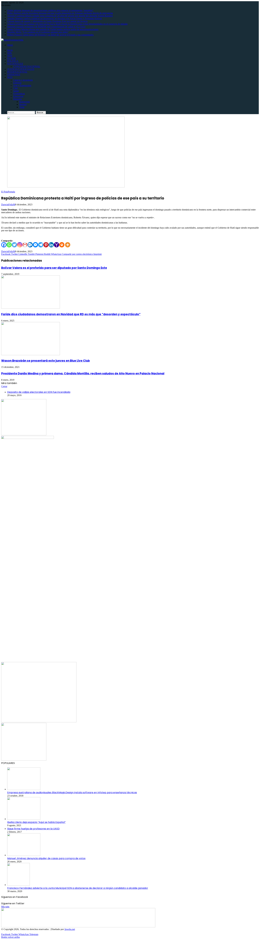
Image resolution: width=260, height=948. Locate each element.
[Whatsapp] (9, 244)
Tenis (21, 107)
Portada (11, 191)
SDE (9, 53)
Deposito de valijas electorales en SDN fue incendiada (38, 392)
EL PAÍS (11, 58)
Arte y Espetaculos (22, 85)
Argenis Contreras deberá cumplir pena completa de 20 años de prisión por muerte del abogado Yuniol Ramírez (60, 15)
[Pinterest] (46, 244)
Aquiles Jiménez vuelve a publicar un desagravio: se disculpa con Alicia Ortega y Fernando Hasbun (54, 18)
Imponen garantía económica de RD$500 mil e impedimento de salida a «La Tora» (46, 26)
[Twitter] (14, 244)
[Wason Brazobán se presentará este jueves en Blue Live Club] (30, 354)
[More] (67, 244)
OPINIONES (13, 74)
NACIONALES (15, 63)
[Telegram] (40, 244)
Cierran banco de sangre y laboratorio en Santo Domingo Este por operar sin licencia (47, 21)
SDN (9, 55)
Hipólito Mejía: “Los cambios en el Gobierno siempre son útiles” (38, 32)
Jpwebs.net (69, 929)
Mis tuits (5, 906)
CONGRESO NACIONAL (26, 66)
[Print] (61, 244)
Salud (16, 91)
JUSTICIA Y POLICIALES (20, 69)
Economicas (19, 93)
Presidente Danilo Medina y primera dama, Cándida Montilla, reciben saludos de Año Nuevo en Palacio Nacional (82, 373)
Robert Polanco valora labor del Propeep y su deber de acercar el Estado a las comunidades (50, 34)
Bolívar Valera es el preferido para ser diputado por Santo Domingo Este (54, 268)
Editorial (17, 82)
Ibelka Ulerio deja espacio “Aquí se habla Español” (36, 822)
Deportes (17, 99)
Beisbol (22, 104)
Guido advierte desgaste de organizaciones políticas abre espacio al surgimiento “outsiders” (50, 10)
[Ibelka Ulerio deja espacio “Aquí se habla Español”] (23, 819)
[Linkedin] (51, 244)
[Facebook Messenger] (35, 244)
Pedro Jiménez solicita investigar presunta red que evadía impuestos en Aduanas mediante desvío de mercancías (60, 13)
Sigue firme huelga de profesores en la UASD (33, 828)
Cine (15, 88)
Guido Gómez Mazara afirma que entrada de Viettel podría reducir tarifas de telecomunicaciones (52, 29)
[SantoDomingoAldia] (12, 40)
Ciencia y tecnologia (23, 80)
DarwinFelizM (8, 204)
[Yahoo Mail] (56, 244)
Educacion (18, 96)
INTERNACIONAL (17, 72)
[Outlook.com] (30, 244)
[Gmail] (25, 244)
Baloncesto (24, 101)
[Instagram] (19, 244)
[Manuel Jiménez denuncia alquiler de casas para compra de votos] (23, 855)
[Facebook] (3, 244)
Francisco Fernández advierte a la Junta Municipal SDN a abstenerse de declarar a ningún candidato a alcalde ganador (77, 888)
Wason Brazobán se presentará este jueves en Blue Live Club (45, 361)
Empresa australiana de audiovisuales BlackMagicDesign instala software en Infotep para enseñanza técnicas (72, 792)
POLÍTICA (12, 61)
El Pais (4, 191)
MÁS (9, 77)
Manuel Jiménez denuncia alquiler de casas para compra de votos (46, 858)
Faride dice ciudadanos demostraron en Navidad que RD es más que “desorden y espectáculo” (71, 314)
